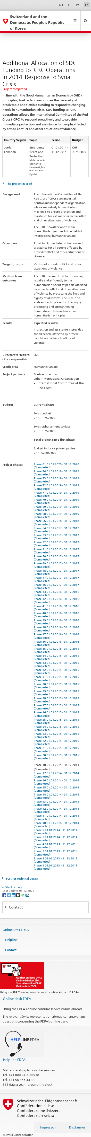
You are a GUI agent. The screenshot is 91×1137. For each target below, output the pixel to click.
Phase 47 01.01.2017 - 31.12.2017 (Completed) (57, 579)
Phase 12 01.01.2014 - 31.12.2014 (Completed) (57, 810)
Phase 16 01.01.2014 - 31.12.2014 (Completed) (57, 782)
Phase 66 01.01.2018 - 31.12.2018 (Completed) (57, 522)
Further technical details (22, 878)
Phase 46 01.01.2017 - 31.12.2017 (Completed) (57, 586)
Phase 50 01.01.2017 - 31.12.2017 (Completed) (57, 558)
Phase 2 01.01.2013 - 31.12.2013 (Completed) (56, 860)
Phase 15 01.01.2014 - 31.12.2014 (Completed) (57, 789)
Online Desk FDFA (16, 929)
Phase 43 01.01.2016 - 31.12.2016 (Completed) (57, 593)
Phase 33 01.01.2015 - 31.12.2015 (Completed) (57, 664)
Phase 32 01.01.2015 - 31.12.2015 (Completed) (57, 671)
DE (61, 4)
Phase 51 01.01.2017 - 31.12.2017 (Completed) (57, 551)
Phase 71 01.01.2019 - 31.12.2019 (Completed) (57, 494)
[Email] (27, 895)
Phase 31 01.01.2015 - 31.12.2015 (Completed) (57, 678)
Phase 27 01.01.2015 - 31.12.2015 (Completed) (57, 707)
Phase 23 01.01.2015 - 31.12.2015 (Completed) (57, 735)
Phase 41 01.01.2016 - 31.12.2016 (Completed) (57, 607)
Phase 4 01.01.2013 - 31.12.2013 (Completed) (56, 845)
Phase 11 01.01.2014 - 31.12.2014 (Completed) (57, 817)
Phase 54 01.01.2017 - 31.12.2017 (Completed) (57, 529)
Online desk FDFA (17, 999)
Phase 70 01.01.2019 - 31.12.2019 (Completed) (57, 501)
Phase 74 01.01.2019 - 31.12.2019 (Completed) (57, 473)
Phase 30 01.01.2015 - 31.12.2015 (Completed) (57, 685)
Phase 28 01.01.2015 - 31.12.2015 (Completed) (57, 700)
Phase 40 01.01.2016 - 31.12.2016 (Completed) (57, 615)
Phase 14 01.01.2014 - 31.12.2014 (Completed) (57, 796)
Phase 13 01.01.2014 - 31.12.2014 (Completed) (57, 803)
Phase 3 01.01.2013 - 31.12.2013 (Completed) (56, 852)
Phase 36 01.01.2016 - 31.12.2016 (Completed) (57, 643)
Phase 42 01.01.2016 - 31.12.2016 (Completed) (57, 600)
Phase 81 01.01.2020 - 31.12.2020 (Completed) (57, 466)
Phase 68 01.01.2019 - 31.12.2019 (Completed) (57, 515)
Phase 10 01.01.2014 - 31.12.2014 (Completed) (57, 824)
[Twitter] (9, 895)
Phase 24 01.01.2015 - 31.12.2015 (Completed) (57, 728)
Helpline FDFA (14, 1060)
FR (78, 4)
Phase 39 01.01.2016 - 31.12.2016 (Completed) (57, 622)
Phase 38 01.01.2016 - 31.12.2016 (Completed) (57, 629)
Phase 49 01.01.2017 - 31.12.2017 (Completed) (57, 565)
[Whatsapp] (23, 895)
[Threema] (18, 895)
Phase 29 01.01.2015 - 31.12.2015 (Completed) (57, 693)
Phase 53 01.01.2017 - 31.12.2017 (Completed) (57, 537)
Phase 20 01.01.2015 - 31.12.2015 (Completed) (57, 756)
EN (87, 4)
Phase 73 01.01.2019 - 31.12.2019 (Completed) (57, 480)
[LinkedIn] (14, 895)
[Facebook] (4, 895)
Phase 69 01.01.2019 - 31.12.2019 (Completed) (57, 508)
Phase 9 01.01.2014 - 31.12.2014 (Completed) (56, 831)
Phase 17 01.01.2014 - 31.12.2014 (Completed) (57, 774)
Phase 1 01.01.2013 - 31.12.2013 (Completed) (56, 867)
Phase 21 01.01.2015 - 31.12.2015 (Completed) (57, 749)
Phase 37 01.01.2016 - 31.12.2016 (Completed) (57, 636)
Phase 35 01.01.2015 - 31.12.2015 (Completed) (57, 650)
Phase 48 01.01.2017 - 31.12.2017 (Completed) (57, 572)
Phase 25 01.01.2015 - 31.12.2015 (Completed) (57, 721)
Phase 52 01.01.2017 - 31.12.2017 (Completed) (57, 544)
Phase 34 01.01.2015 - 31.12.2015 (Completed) (57, 657)
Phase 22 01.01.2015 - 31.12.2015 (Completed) (57, 742)
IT (69, 4)
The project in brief (19, 183)
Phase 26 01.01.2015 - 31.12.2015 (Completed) (57, 714)
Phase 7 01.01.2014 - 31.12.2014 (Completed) (56, 838)
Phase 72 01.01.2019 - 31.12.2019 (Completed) (57, 487)
